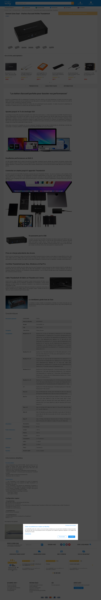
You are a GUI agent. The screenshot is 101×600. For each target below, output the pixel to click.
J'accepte (72, 536)
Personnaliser (62, 536)
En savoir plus (28, 533)
